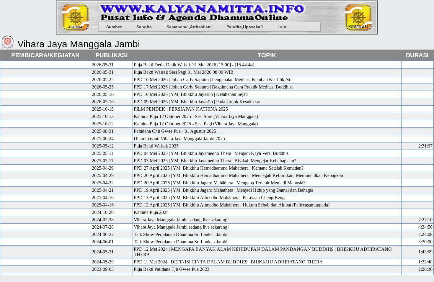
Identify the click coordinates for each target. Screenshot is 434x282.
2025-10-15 (103, 109)
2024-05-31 (103, 251)
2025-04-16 (103, 197)
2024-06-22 (103, 234)
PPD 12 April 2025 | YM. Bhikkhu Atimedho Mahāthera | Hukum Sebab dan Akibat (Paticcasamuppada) (231, 204)
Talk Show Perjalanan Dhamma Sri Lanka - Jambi (180, 234)
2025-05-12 (103, 145)
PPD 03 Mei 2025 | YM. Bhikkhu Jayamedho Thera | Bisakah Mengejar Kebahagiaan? (215, 160)
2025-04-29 (103, 167)
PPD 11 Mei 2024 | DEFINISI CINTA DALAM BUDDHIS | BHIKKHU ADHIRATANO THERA (228, 261)
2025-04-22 (103, 182)
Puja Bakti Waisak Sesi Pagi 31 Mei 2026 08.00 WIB (184, 72)
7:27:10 (425, 219)
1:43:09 (425, 251)
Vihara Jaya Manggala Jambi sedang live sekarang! (181, 219)
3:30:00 (425, 241)
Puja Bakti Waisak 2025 (156, 145)
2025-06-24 (103, 138)
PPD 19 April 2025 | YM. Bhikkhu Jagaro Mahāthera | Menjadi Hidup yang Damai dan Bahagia (223, 190)
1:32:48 (425, 261)
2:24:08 (425, 234)
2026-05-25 (103, 79)
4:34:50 (425, 226)
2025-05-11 (102, 153)
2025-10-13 (103, 116)
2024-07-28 (103, 219)
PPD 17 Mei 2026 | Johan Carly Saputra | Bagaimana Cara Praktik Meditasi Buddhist (213, 86)
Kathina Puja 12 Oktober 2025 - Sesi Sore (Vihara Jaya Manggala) (196, 116)
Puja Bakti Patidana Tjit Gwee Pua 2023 (171, 269)
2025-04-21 (103, 190)
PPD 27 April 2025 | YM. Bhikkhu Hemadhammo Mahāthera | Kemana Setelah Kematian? (219, 167)
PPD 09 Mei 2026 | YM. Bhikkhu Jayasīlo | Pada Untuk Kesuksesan (198, 101)
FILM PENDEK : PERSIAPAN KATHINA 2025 (181, 109)
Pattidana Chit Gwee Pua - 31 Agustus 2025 (175, 131)
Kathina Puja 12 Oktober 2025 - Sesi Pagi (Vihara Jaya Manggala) (196, 123)
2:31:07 (425, 145)
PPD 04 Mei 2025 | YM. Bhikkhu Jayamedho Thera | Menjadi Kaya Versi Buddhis (211, 153)
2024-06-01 (103, 241)
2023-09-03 (103, 269)
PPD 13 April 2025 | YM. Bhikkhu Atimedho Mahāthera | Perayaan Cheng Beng (209, 197)
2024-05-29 (103, 261)
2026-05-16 (103, 94)
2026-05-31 (103, 64)
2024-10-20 (103, 212)
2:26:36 (425, 269)
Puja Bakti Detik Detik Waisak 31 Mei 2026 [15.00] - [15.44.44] (194, 64)
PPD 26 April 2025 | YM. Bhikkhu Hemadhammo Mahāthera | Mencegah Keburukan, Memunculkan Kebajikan (238, 175)
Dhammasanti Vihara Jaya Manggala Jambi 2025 (179, 138)
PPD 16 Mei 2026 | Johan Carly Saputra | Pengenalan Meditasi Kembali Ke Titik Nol (213, 79)
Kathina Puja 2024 (151, 212)
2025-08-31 (103, 131)
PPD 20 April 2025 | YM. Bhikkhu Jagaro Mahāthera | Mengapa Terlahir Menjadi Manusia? (219, 182)
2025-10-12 (103, 123)
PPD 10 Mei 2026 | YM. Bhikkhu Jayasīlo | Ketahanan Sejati (191, 94)
